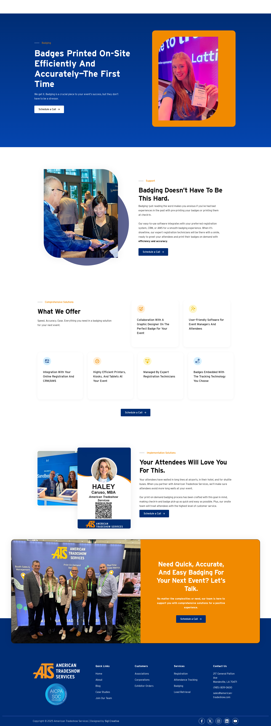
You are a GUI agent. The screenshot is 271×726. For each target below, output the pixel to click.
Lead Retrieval (182, 692)
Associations (142, 673)
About (99, 679)
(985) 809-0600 (222, 687)
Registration (181, 673)
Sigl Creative (112, 721)
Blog (98, 685)
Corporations (142, 679)
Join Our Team (104, 698)
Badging (178, 685)
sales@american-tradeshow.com (222, 695)
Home (99, 673)
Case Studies (103, 692)
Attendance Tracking (185, 679)
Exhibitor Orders (144, 685)
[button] (49, 109)
